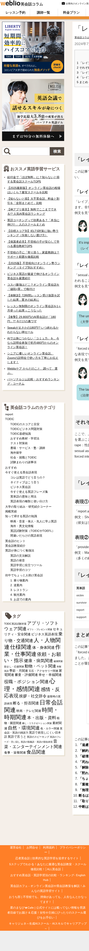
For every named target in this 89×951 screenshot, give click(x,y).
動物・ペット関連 (40, 666)
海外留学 (16, 452)
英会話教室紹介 (15, 545)
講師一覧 (43, 12)
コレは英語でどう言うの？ (27, 477)
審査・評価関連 (26, 675)
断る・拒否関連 (26, 703)
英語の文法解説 (20, 555)
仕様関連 (21, 647)
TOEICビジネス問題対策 (26, 429)
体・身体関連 (43, 648)
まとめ (82, 82)
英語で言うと (17, 736)
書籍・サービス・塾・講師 (27, 448)
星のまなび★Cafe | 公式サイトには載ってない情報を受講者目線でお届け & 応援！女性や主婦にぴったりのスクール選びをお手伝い (46, 912)
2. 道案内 (16, 585)
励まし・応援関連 (14, 666)
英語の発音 (17, 560)
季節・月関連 (18, 670)
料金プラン (71, 12)
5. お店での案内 (20, 599)
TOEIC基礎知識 (20, 433)
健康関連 (58, 661)
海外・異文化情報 (22, 526)
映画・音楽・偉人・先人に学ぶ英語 (33, 521)
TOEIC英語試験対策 (15, 623)
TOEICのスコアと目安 (25, 424)
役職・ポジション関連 (26, 681)
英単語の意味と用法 (23, 496)
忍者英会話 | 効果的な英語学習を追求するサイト (47, 858)
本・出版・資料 (41, 717)
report (9, 414)
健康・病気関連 (38, 660)
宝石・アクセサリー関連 (43, 670)
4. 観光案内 (17, 594)
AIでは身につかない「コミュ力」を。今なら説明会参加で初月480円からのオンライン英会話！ (33, 343)
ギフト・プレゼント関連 (39, 629)
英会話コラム (32, 4)
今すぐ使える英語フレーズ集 (29, 491)
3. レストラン (19, 590)
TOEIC (9, 419)
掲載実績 (11, 511)
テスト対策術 (19, 443)
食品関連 (36, 752)
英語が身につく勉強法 (19, 550)
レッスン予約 (15, 12)
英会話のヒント (15, 541)
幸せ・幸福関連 (50, 675)
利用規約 (49, 847)
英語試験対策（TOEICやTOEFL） (32, 530)
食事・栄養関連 (15, 752)
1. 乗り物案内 (19, 580)
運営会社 (16, 847)
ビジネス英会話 (20, 487)
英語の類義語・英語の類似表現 (37, 742)
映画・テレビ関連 (28, 710)
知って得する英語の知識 (21, 516)
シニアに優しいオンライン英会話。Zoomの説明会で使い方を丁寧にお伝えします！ (32, 358)
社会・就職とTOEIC (23, 457)
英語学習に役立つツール (26, 565)
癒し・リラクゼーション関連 (37, 723)
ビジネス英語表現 (44, 634)
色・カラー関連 (49, 728)
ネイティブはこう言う (24, 482)
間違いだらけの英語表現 (26, 535)
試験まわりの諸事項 (23, 462)
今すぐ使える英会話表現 (21, 472)
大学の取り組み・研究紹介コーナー (28, 506)
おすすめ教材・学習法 (24, 438)
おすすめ (11, 467)
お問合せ (32, 847)
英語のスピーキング (38, 736)
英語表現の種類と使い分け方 (29, 501)
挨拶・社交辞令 (33, 696)
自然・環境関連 (24, 727)
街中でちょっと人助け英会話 (24, 575)
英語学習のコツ (20, 570)
